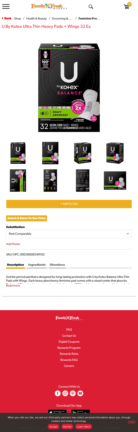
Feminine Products (92, 18)
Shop (17, 18)
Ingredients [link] (37, 264)
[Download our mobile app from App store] (57, 412)
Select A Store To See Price (27, 218)
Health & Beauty (36, 18)
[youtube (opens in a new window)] (80, 394)
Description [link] (15, 264)
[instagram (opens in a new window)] (65, 394)
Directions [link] (57, 264)
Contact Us (69, 335)
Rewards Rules (69, 353)
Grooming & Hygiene (66, 18)
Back (7, 18)
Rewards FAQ (69, 360)
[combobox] (69, 234)
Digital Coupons (69, 341)
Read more (13, 285)
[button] (18, 153)
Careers (69, 366)
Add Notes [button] (13, 244)
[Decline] (131, 422)
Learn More (83, 426)
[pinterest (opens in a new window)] (73, 394)
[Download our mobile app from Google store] (80, 412)
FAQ (69, 329)
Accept (53, 426)
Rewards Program (69, 347)
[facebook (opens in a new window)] (58, 394)
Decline (67, 426)
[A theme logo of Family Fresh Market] (49, 6)
